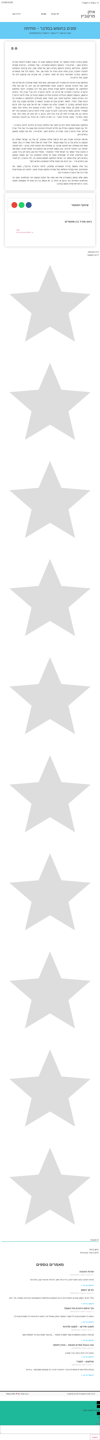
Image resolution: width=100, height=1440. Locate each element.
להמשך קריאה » (87, 1285)
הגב (97, 1423)
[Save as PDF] (14, 48)
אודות (43, 14)
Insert (95, 1437)
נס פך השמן (87, 1290)
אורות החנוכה (86, 1271)
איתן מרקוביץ (88, 13)
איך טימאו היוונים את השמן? (79, 1308)
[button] (29, 205)
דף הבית (55, 14)
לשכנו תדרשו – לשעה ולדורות (78, 1326)
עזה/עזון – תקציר (85, 1361)
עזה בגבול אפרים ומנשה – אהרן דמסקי (73, 1345)
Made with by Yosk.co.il (17, 1394)
